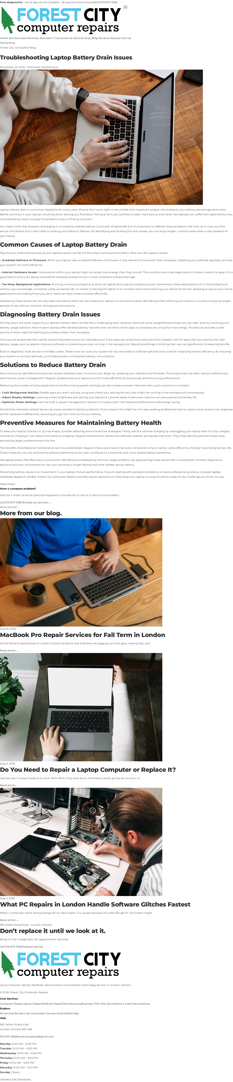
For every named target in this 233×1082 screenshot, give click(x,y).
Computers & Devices (69, 38)
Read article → (9, 650)
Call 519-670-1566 (106, 2)
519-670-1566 (8, 1036)
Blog (95, 38)
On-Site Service (106, 1003)
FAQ (65, 1013)
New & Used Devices (129, 1003)
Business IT (47, 38)
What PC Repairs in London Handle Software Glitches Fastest (95, 904)
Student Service (25, 1013)
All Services (7, 1013)
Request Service (120, 38)
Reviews (103, 38)
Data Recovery (29, 38)
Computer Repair (11, 1003)
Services (14, 38)
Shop (87, 38)
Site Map (73, 1013)
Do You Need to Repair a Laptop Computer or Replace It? (88, 769)
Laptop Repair (32, 1003)
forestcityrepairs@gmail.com (35, 1036)
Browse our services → (37, 502)
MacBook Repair (51, 1003)
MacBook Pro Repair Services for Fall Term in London (82, 635)
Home (4, 38)
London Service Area (49, 1013)
